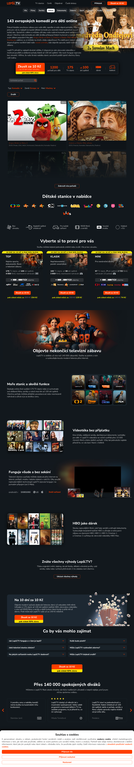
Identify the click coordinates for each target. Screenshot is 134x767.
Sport (82, 10)
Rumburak (11, 40)
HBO (108, 10)
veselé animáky (41, 42)
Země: (31, 88)
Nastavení (67, 762)
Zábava (73, 10)
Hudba (99, 10)
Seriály (41, 10)
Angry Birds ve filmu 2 (42, 37)
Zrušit (13, 94)
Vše (25, 10)
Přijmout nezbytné (67, 757)
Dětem (50, 10)
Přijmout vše (67, 751)
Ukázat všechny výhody (67, 576)
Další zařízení (55, 492)
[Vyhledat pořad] (35, 80)
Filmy (33, 10)
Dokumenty (61, 10)
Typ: (14, 88)
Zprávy (90, 10)
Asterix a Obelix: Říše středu (65, 37)
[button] (3, 710)
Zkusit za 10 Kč (117, 3)
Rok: (47, 88)
